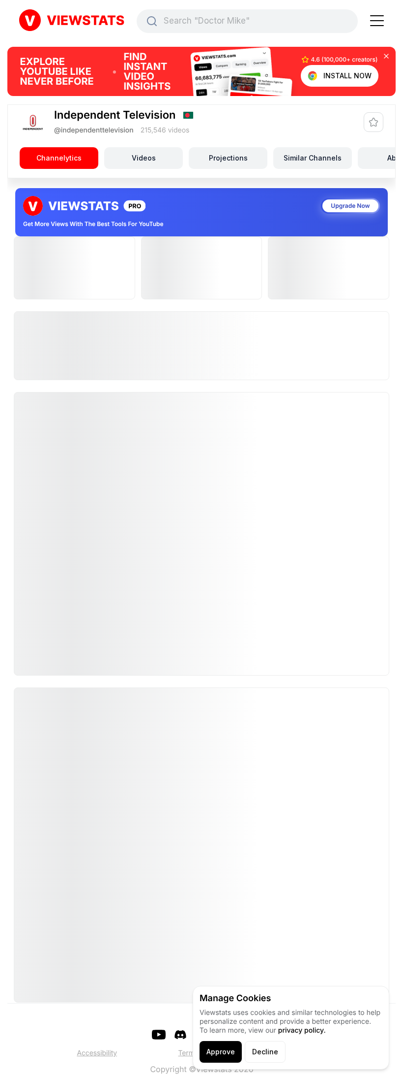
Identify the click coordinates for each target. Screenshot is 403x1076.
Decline (265, 1051)
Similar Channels (313, 158)
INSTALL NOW (347, 75)
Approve (220, 1051)
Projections (228, 158)
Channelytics (59, 158)
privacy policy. (302, 1030)
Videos (144, 158)
